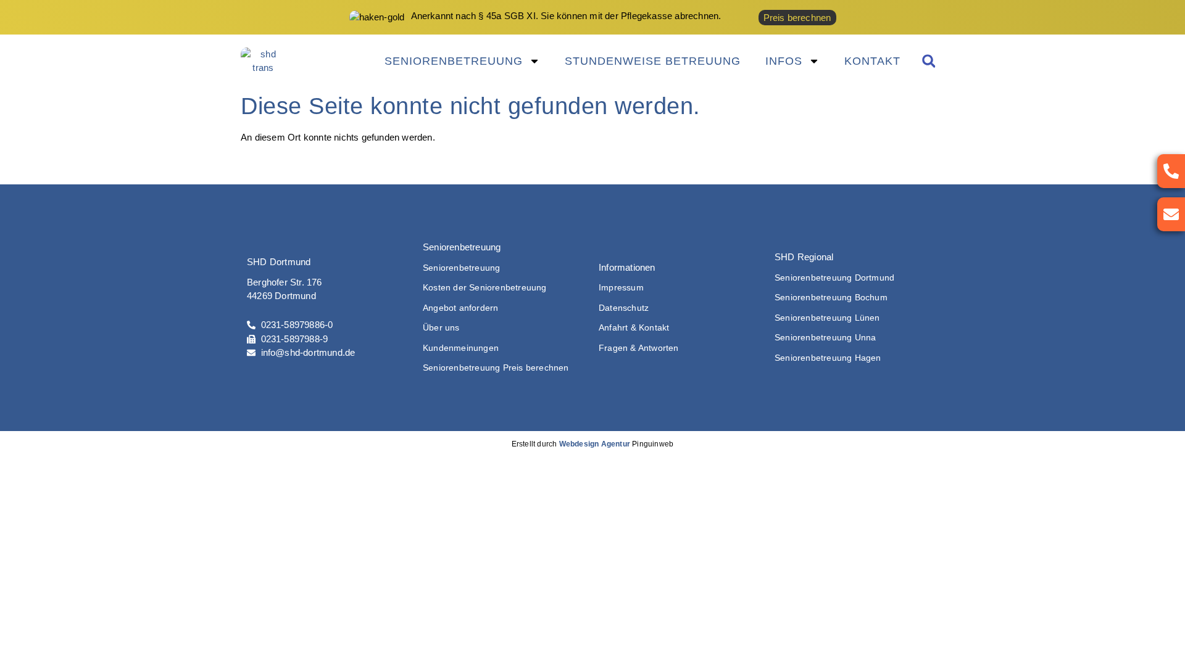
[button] (928, 61)
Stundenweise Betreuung (653, 61)
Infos (783, 61)
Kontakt (872, 61)
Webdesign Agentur (594, 444)
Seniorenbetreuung (454, 61)
